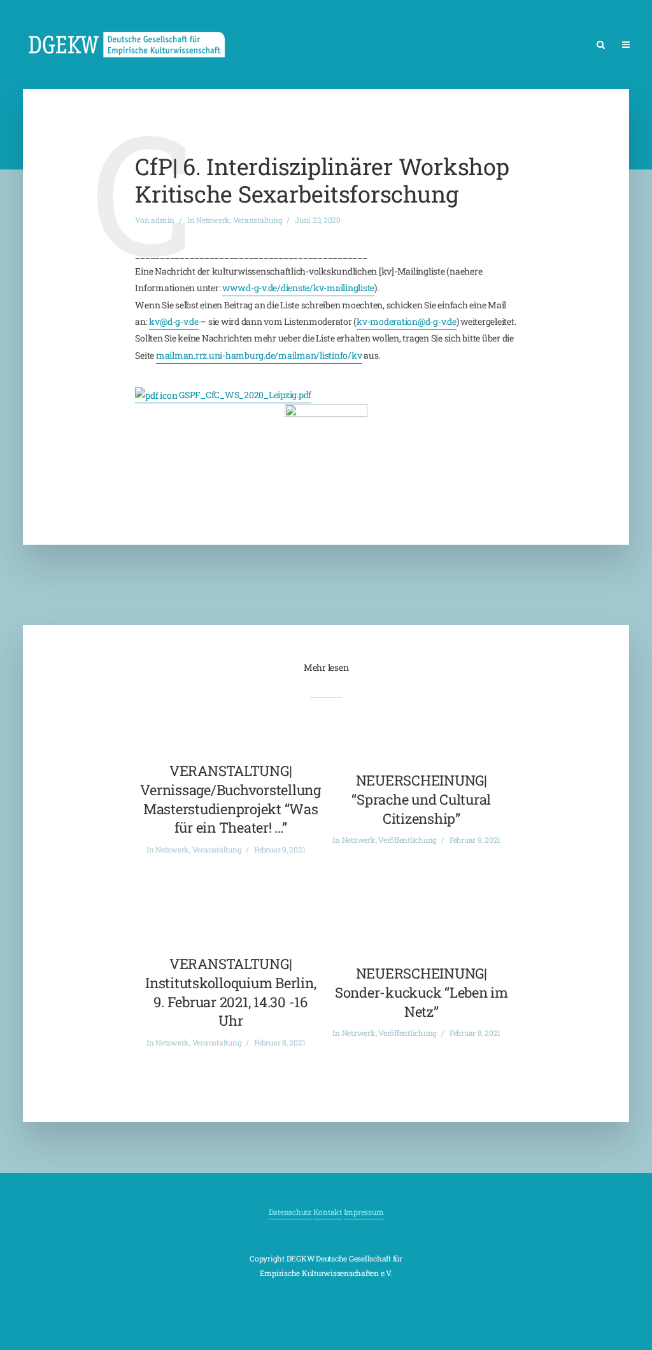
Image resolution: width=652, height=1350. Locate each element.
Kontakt (327, 1212)
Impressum (364, 1212)
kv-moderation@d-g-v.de (407, 321)
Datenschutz (290, 1212)
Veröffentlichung (407, 840)
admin (162, 220)
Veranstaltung (258, 220)
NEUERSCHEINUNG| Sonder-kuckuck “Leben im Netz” (421, 992)
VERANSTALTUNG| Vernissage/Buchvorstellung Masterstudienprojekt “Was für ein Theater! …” (230, 799)
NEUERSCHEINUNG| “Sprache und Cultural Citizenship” (421, 799)
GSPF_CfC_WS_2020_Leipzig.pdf (244, 395)
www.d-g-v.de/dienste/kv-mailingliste (298, 288)
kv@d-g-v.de (173, 321)
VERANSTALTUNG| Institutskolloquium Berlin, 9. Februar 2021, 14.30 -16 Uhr (230, 992)
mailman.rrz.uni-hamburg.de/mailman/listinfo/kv (259, 355)
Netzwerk (213, 220)
